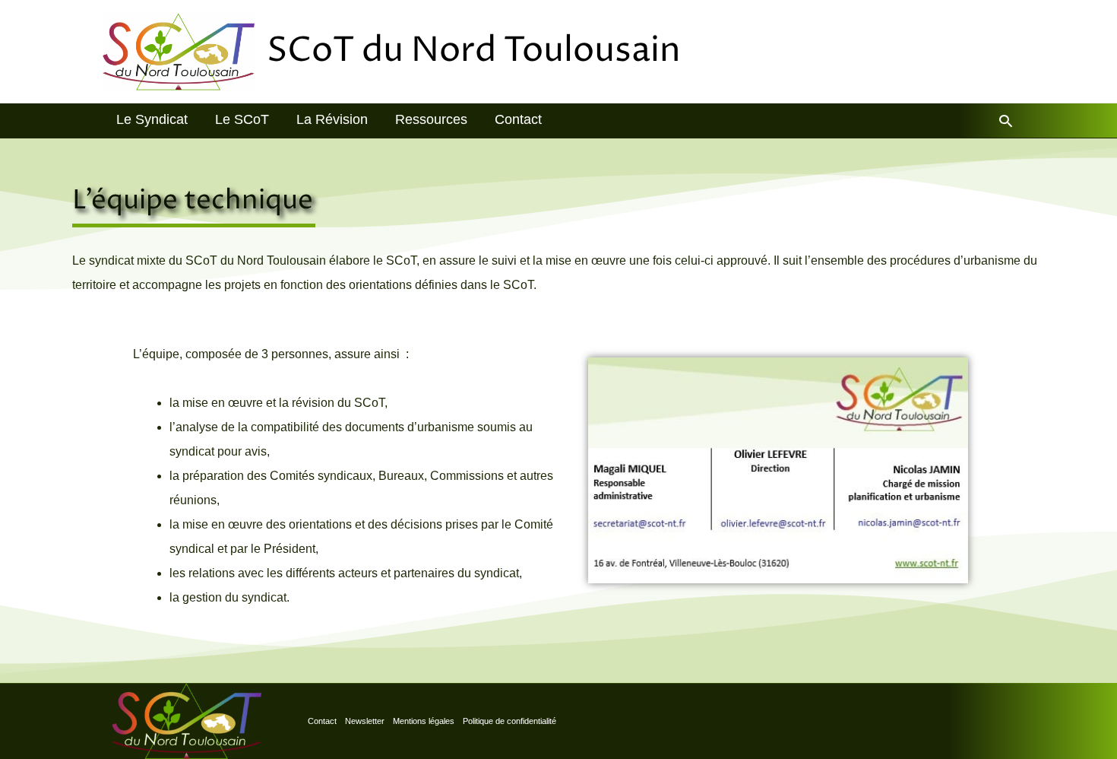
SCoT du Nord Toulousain (474, 51)
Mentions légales (423, 721)
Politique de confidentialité (509, 721)
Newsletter (364, 721)
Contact (322, 721)
